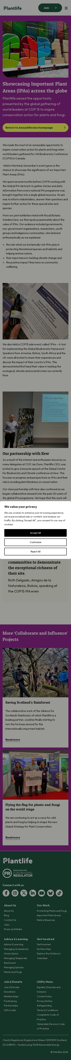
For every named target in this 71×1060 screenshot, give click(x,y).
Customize (35, 542)
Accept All (35, 532)
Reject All (35, 551)
